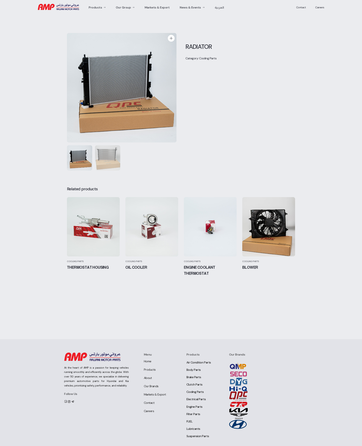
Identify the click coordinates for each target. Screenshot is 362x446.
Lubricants (193, 429)
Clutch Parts (194, 384)
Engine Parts (194, 407)
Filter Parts (193, 414)
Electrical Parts (196, 399)
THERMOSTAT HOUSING (88, 267)
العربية (219, 7)
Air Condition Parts (198, 362)
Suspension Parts (197, 436)
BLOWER (250, 267)
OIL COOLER (136, 267)
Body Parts (193, 370)
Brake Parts (193, 377)
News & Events (190, 7)
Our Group (123, 7)
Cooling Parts (207, 58)
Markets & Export (157, 7)
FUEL (189, 421)
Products (95, 7)
